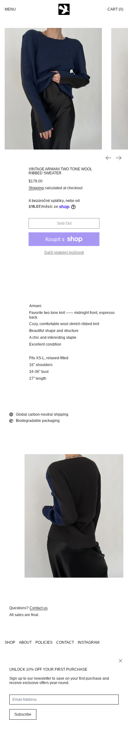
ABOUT (25, 642)
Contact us (39, 608)
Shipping (36, 188)
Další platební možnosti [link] (64, 252)
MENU (10, 9)
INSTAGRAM (88, 642)
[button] (53, 89)
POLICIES (44, 642)
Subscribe (22, 714)
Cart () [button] (115, 9)
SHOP (10, 642)
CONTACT (65, 642)
